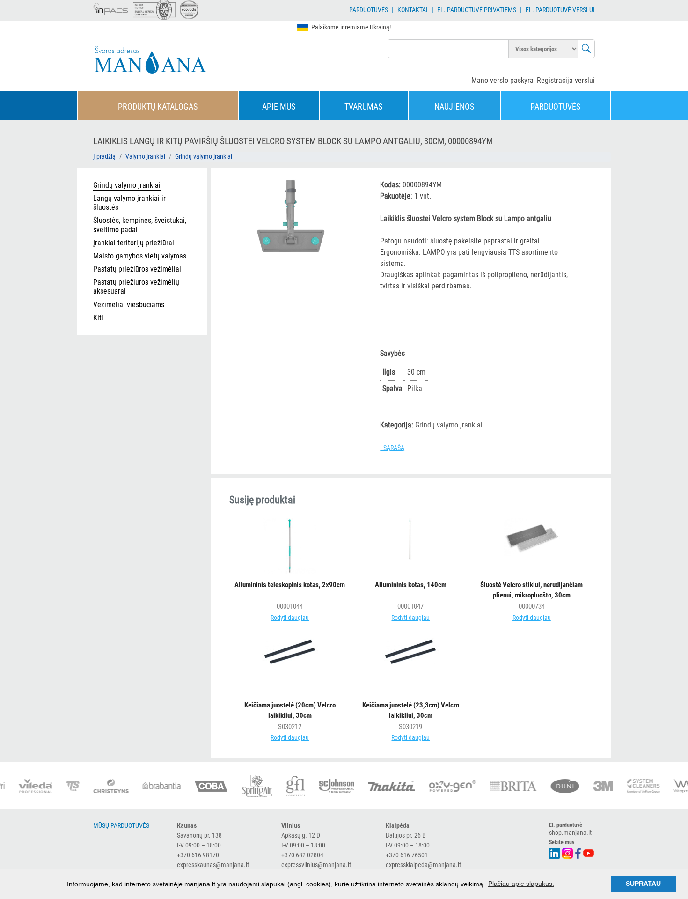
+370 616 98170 (198, 855)
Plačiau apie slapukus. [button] (521, 883)
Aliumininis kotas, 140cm (410, 585)
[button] (352, 185)
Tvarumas (363, 106)
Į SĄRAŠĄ (392, 447)
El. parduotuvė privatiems (476, 10)
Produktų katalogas (158, 106)
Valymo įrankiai (145, 156)
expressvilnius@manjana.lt (316, 865)
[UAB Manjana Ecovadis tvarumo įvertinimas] (189, 9)
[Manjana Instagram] (568, 852)
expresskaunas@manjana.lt (213, 865)
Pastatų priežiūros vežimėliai (137, 269)
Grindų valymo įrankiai (203, 156)
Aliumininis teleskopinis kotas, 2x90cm (289, 585)
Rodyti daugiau (290, 617)
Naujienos (454, 106)
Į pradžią (104, 156)
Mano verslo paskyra (502, 80)
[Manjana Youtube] (589, 852)
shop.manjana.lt (570, 832)
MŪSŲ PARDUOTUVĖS (121, 825)
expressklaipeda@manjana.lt (423, 865)
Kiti (98, 317)
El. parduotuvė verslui (560, 10)
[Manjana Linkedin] (555, 852)
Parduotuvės (368, 10)
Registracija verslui (566, 80)
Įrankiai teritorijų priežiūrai (133, 242)
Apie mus (278, 106)
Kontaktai (412, 10)
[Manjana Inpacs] (111, 7)
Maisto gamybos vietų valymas (139, 255)
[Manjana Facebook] (578, 852)
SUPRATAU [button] (643, 883)
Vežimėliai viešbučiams (128, 304)
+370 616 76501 (407, 855)
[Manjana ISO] (154, 10)
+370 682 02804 (302, 855)
